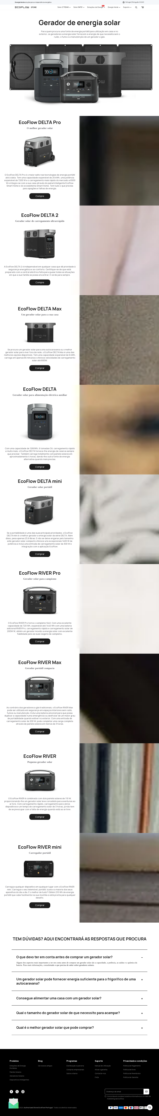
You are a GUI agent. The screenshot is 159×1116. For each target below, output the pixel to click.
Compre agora (40, 196)
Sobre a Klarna (71, 1073)
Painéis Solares (15, 1072)
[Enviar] (146, 1091)
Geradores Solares (17, 1076)
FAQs (97, 1077)
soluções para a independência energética (33, 2)
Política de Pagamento (132, 1066)
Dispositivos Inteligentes (19, 1080)
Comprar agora (39, 368)
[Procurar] (136, 7)
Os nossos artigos (45, 1066)
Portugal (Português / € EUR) (134, 2)
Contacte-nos (100, 1073)
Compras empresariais (75, 1069)
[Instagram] (23, 1091)
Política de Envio (129, 1069)
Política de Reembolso (132, 1073)
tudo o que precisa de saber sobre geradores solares (72, 965)
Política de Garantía (130, 1077)
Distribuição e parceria (75, 1066)
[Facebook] (11, 1091)
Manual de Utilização (103, 1066)
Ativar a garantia (101, 1069)
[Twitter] (17, 1091)
